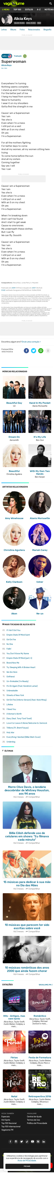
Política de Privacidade (37, 1123)
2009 (14, 288)
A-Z (39, 9)
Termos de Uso (33, 1120)
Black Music (19, 23)
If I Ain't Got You (13, 630)
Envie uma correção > (31, 342)
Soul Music (30, 23)
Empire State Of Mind (18, 635)
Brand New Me (13, 663)
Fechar (27, 1166)
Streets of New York (15, 695)
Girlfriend (11, 677)
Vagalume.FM (45, 985)
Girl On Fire (11, 639)
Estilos (29, 9)
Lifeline (10, 704)
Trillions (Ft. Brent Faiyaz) (18, 728)
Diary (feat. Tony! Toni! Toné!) (19, 718)
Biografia (47, 29)
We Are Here (12, 672)
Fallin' (9, 649)
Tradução (18, 56)
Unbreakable (12, 690)
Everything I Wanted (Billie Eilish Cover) (24, 737)
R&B (39, 23)
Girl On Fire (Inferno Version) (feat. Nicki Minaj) (27, 700)
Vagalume (14, 3)
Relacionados (34, 29)
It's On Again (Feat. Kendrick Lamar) (22, 686)
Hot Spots (5, 1120)
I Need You (11, 709)
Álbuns (13, 29)
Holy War (10, 732)
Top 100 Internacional (10, 1126)
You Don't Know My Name (18, 653)
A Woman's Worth (14, 714)
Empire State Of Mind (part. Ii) (19, 658)
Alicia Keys (23, 18)
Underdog (11, 742)
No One (10, 644)
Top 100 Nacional (8, 1123)
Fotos (22, 29)
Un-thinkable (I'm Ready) (18, 681)
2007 (34, 288)
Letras (4, 29)
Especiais (5, 1116)
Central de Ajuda (34, 1116)
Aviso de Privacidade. (27, 1160)
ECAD (3, 290)
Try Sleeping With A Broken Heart (21, 667)
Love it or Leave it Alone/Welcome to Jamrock (27, 723)
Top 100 (17, 9)
